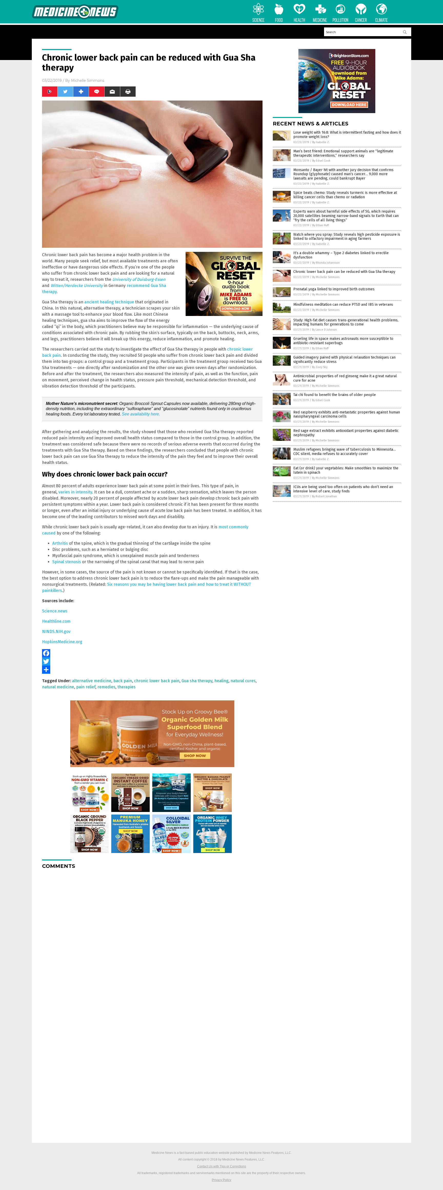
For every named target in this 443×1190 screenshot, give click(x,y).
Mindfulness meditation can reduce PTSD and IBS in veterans (343, 304)
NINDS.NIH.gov (56, 631)
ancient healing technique (109, 302)
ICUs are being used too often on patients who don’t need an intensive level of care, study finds (343, 489)
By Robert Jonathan (324, 496)
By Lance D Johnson (324, 329)
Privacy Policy (221, 1180)
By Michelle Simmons (325, 277)
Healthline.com (56, 621)
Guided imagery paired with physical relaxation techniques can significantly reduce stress (344, 359)
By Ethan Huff (320, 225)
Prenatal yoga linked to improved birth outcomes (334, 289)
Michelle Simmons (87, 80)
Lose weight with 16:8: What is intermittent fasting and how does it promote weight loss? (347, 134)
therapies (126, 687)
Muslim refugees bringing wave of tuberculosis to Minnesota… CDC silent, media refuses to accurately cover (344, 451)
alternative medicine (91, 680)
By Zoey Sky (319, 367)
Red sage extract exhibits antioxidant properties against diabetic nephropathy (346, 433)
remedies (106, 687)
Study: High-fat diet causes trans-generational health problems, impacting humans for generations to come (345, 322)
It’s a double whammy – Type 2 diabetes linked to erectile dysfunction (341, 255)
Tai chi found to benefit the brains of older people (334, 395)
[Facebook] (152, 653)
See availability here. (141, 414)
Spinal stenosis (66, 561)
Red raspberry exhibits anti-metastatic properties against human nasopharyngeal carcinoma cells (346, 414)
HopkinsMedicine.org (62, 641)
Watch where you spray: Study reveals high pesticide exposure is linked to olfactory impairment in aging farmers (346, 236)
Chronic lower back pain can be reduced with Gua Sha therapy (344, 272)
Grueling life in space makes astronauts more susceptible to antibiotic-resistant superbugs (343, 340)
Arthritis (60, 543)
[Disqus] (152, 937)
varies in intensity (75, 492)
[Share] (152, 670)
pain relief (85, 687)
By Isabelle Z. (321, 142)
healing (221, 680)
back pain (122, 680)
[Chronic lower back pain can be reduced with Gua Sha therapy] (75, 18)
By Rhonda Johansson (326, 262)
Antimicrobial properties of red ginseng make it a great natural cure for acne (345, 378)
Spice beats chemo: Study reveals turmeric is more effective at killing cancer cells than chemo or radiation (345, 195)
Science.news (54, 611)
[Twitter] (152, 661)
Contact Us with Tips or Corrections (221, 1166)
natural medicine (58, 687)
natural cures (243, 680)
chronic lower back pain (156, 680)
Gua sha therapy (197, 680)
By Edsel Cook (321, 160)
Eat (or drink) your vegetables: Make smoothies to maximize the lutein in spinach (345, 470)
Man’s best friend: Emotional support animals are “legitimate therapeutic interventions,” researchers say (343, 153)
